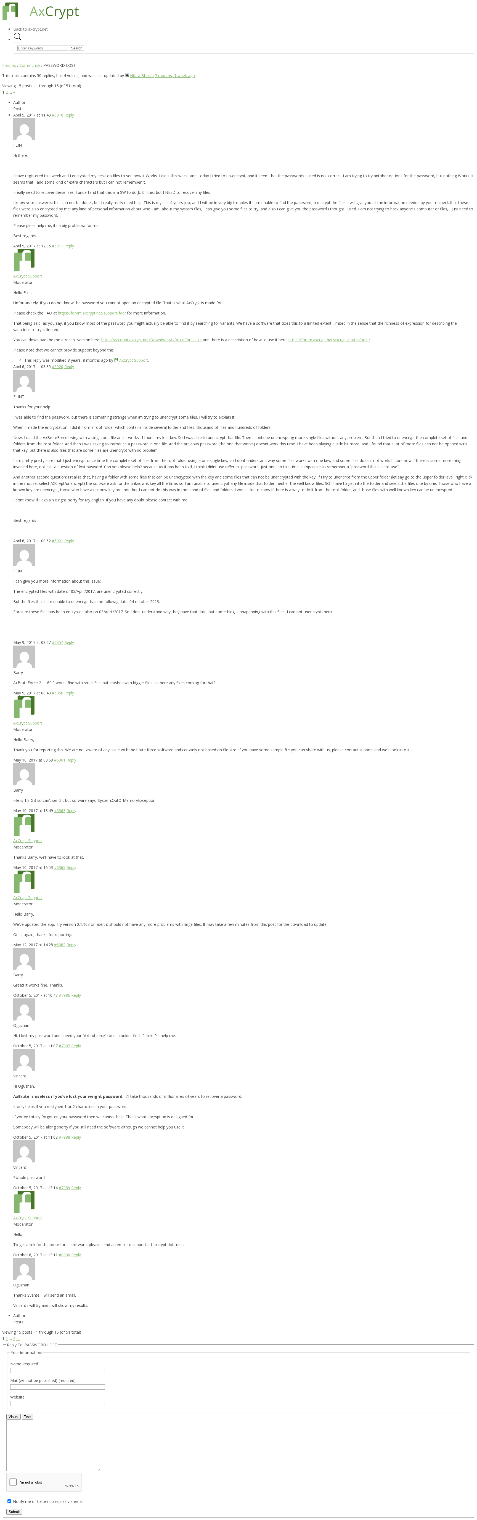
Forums (9, 65)
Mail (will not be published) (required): (43, 1380)
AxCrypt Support (27, 276)
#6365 (59, 867)
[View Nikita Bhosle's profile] (127, 75)
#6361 (59, 760)
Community (29, 65)
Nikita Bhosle (142, 75)
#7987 (64, 1045)
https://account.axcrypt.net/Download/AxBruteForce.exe (151, 339)
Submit (14, 1512)
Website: (17, 1397)
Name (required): (25, 1363)
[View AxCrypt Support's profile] (24, 269)
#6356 (57, 693)
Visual (13, 1417)
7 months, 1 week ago (175, 75)
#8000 (64, 1254)
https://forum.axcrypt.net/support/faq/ (92, 313)
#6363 (59, 810)
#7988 (64, 1137)
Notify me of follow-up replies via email (48, 1501)
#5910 (57, 115)
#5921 (57, 540)
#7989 (64, 1187)
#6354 (57, 642)
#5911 (57, 246)
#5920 (57, 366)
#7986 (64, 995)
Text (27, 1417)
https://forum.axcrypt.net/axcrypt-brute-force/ (329, 339)
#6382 (59, 944)
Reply (69, 115)
